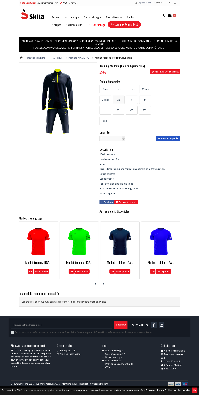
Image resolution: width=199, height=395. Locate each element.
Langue (158, 2)
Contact (131, 17)
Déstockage (98, 24)
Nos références (114, 17)
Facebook (108, 202)
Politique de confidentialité (119, 363)
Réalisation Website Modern (94, 383)
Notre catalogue (92, 17)
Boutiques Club (74, 24)
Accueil (55, 17)
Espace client (144, 2)
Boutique (73, 17)
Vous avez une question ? (166, 71)
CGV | (58, 383)
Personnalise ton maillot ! (124, 24)
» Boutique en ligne (35, 57)
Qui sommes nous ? (115, 353)
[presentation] (96, 283)
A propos (56, 24)
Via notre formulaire (174, 350)
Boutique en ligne (114, 350)
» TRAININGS (56, 57)
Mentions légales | (71, 383)
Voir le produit (51, 271)
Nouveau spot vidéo (70, 353)
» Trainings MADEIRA (77, 57)
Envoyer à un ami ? (127, 202)
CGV (107, 367)
